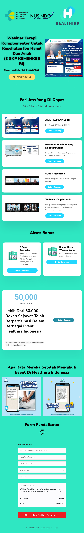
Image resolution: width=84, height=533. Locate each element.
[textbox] (42, 470)
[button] (8, 125)
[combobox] (42, 470)
